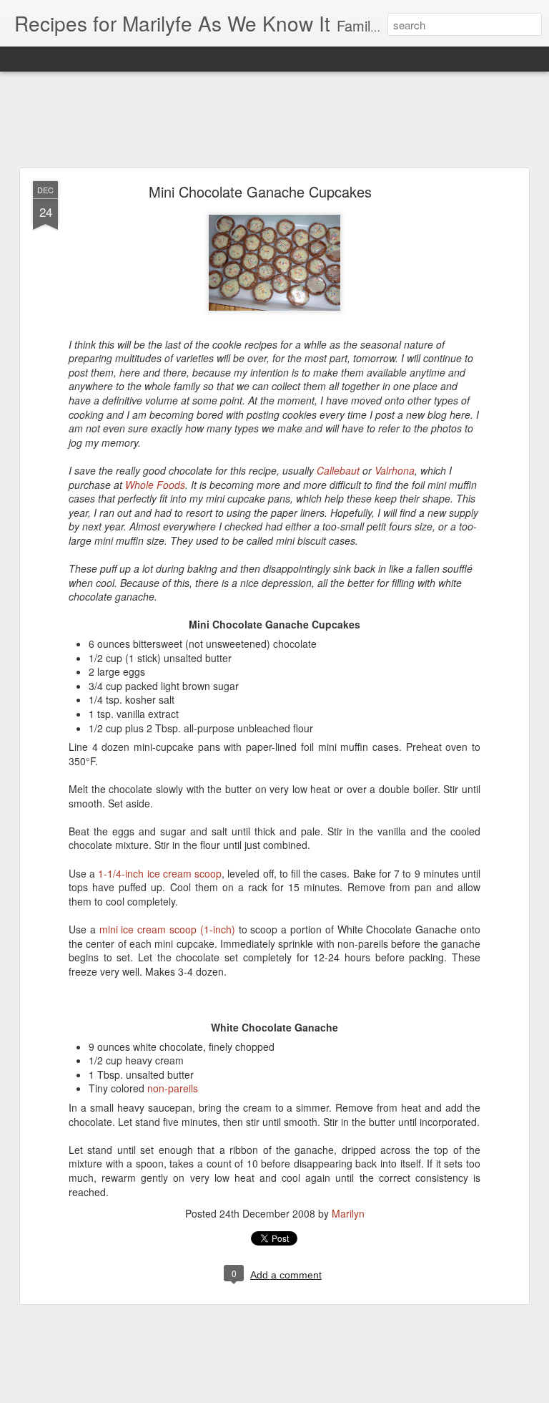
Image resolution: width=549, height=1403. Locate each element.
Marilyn (348, 1213)
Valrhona (395, 470)
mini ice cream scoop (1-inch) (167, 929)
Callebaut (338, 470)
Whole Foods (155, 484)
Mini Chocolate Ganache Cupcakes (260, 191)
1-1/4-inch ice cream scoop (160, 873)
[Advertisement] (274, 120)
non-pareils (172, 1088)
